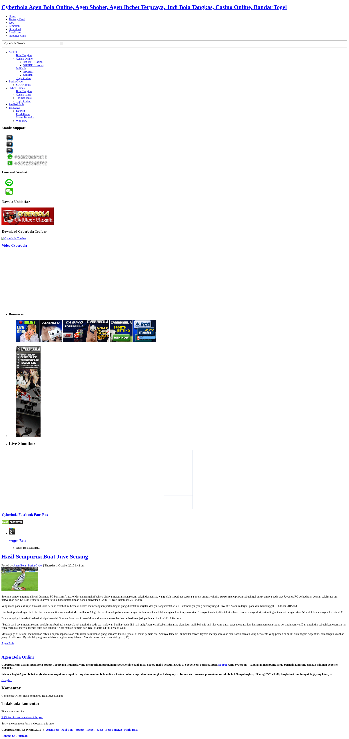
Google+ (6, 680)
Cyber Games (17, 88)
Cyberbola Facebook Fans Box (25, 515)
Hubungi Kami (17, 35)
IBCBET (28, 71)
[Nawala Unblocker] (27, 224)
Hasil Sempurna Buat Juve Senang (44, 556)
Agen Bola (19, 565)
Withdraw (21, 120)
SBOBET (29, 74)
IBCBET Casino (33, 61)
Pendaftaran (23, 114)
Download (15, 29)
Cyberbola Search (14, 43)
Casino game (23, 94)
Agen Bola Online (18, 657)
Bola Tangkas (24, 55)
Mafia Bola (131, 729)
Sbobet (222, 664)
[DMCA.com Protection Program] (12, 523)
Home (12, 16)
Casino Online (24, 58)
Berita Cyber (16, 81)
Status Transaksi (25, 117)
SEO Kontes (23, 84)
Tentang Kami (17, 19)
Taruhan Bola (24, 97)
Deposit (20, 110)
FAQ (12, 22)
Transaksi (14, 107)
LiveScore (15, 32)
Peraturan (14, 25)
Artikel (13, 52)
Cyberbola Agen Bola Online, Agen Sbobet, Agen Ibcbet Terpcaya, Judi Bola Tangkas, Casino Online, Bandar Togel (144, 7)
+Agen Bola (17, 540)
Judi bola (21, 68)
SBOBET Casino (33, 65)
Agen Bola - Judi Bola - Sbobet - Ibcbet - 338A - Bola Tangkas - (85, 729)
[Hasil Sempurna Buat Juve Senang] (19, 590)
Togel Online (23, 78)
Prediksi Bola (16, 104)
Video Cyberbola (14, 245)
